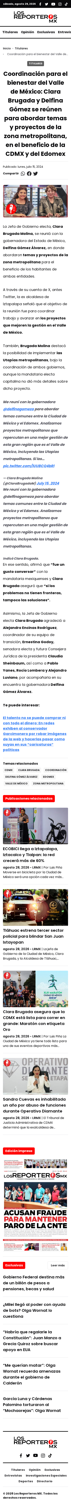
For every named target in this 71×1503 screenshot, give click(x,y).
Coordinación (55, 770)
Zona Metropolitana (48, 783)
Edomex (48, 776)
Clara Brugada (29, 770)
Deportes (26, 1481)
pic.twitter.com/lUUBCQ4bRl (28, 465)
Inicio (7, 48)
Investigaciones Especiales (46, 1476)
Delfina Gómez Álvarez (21, 776)
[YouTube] (35, 1455)
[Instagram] (43, 1455)
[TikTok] (50, 1455)
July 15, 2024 (47, 483)
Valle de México (16, 783)
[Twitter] (28, 1455)
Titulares (10, 32)
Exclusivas (46, 32)
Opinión (27, 32)
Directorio (44, 1481)
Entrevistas (13, 1476)
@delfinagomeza (18, 409)
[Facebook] (21, 1455)
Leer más (58, 1265)
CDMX (9, 770)
